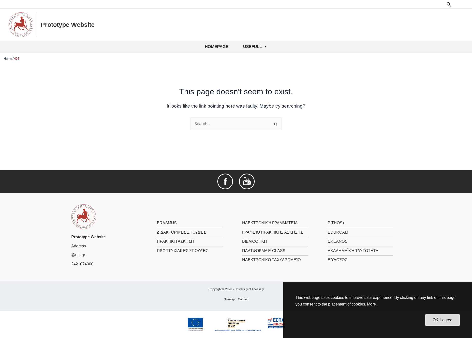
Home (8, 59)
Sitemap (229, 299)
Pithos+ (336, 223)
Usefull (252, 46)
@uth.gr (78, 255)
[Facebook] (225, 181)
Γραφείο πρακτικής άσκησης (272, 232)
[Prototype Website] (83, 216)
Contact (243, 299)
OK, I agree (442, 320)
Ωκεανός (337, 241)
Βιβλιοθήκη (254, 241)
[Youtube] (247, 181)
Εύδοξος (337, 260)
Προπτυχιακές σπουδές (182, 251)
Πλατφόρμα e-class (263, 251)
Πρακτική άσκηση (175, 241)
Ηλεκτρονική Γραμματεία (270, 223)
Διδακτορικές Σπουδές (181, 232)
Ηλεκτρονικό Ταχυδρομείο (271, 260)
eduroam (338, 232)
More (371, 304)
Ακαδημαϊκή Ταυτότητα (353, 251)
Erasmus (167, 223)
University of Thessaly (249, 289)
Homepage (216, 46)
